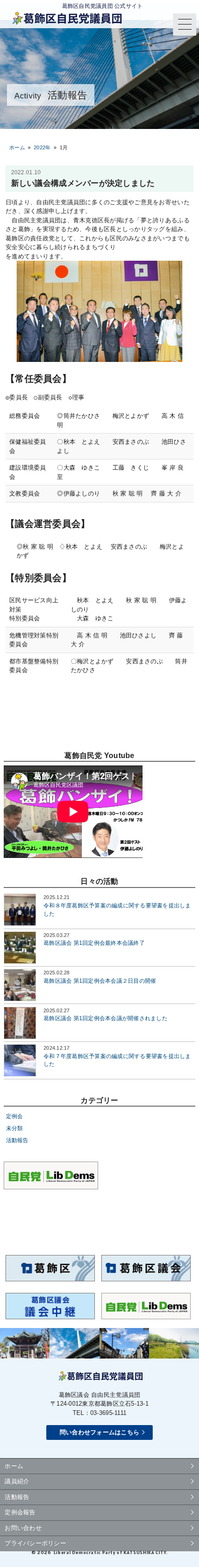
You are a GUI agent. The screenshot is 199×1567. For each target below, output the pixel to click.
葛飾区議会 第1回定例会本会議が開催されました (106, 1018)
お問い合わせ (23, 1527)
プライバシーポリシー (35, 1543)
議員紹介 (17, 1481)
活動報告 (17, 1140)
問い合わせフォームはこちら (99, 1432)
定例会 (14, 1116)
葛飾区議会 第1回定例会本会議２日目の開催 (100, 981)
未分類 (14, 1128)
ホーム (17, 147)
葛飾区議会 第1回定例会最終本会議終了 (94, 943)
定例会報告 (20, 1512)
